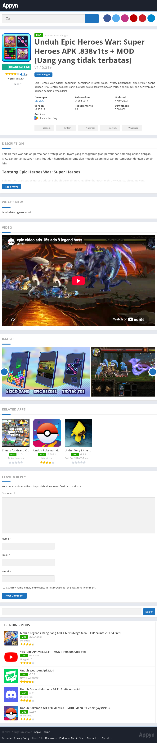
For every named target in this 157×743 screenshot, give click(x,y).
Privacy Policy (21, 738)
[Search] (92, 18)
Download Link (19, 67)
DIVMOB (39, 100)
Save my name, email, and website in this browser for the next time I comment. (51, 587)
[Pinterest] (142, 18)
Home (48, 35)
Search (149, 611)
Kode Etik (37, 738)
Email (6, 555)
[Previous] (4, 372)
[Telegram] (151, 18)
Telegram (112, 127)
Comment (8, 493)
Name (6, 538)
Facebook (46, 127)
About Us (107, 738)
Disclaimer (51, 738)
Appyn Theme (42, 732)
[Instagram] (125, 18)
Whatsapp (133, 127)
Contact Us (93, 738)
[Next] (152, 372)
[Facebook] (107, 18)
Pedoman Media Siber (71, 738)
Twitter (67, 127)
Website (6, 571)
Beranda (6, 738)
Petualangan (61, 35)
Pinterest (90, 127)
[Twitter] (116, 18)
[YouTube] (133, 18)
